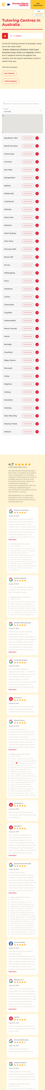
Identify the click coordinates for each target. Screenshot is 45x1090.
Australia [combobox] (7, 112)
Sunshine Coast (9, 52)
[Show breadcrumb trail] (11, 36)
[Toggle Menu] (3, 4)
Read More (12, 539)
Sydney (6, 49)
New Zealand (9, 73)
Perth (19, 52)
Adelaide (30, 52)
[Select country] (9, 4)
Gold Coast (34, 49)
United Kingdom (10, 81)
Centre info (28, 138)
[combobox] (24, 104)
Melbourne (14, 49)
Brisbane (24, 49)
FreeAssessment (37, 4)
